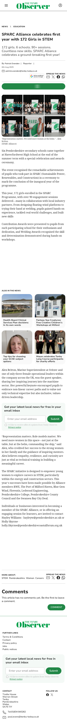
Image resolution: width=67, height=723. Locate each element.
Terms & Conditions (12, 636)
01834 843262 (18, 712)
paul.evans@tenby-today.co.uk (23, 717)
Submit (55, 419)
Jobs (4, 646)
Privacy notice (14, 427)
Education (19, 26)
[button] (6, 5)
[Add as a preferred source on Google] (36, 76)
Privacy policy (9, 643)
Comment (56, 607)
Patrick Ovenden (12, 63)
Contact (6, 639)
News (5, 26)
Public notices (9, 649)
